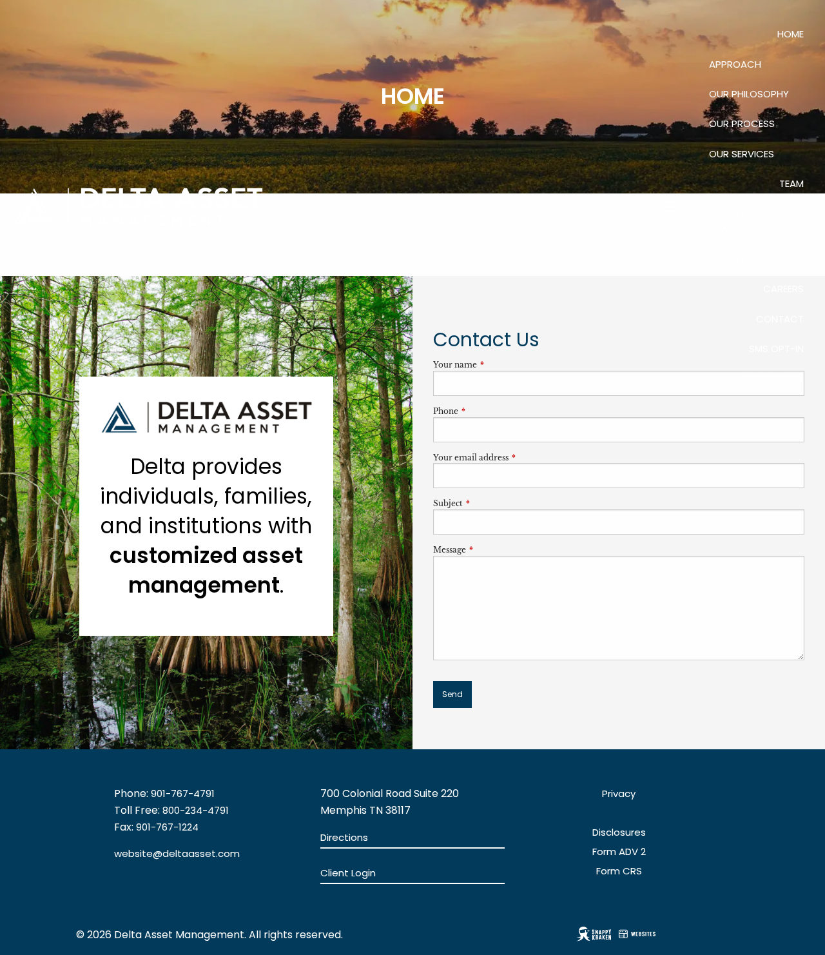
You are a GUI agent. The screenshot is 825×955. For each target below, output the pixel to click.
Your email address (513, 457)
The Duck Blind (767, 259)
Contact (780, 319)
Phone (488, 411)
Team (791, 183)
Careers (783, 288)
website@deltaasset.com (177, 853)
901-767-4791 (183, 793)
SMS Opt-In (776, 348)
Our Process (742, 123)
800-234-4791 (195, 810)
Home (790, 34)
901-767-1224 (167, 827)
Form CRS (619, 871)
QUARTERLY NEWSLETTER (737, 220)
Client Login (773, 378)
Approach (735, 64)
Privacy (619, 793)
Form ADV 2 (619, 851)
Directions (344, 837)
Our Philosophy (749, 94)
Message (492, 550)
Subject (490, 503)
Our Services (741, 154)
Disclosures (619, 832)
